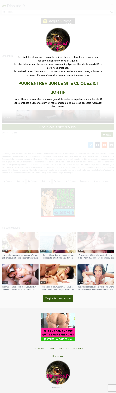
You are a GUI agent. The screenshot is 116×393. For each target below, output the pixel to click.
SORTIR (58, 92)
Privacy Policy (63, 348)
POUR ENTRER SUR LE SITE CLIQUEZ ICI (58, 83)
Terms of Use (77, 348)
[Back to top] (110, 385)
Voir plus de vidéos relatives (58, 298)
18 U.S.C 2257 (39, 348)
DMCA (51, 348)
